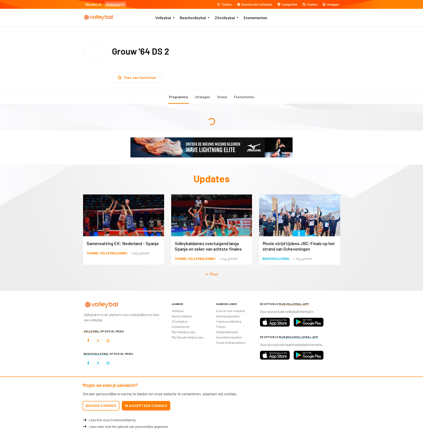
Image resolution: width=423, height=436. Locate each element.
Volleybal (163, 17)
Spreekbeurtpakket (229, 337)
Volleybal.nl (115, 4)
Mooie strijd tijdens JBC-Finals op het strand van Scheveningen (299, 246)
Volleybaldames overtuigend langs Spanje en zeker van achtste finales (208, 246)
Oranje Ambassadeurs (230, 342)
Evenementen (255, 17)
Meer (214, 274)
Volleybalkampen (227, 332)
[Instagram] (108, 340)
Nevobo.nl (93, 4)
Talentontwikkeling (228, 321)
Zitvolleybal (225, 17)
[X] (98, 340)
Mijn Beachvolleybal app (187, 337)
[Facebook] (88, 340)
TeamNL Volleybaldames (107, 253)
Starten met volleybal (230, 311)
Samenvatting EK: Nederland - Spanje (123, 243)
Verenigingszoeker (228, 316)
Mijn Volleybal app (183, 332)
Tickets (221, 327)
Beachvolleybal (193, 17)
